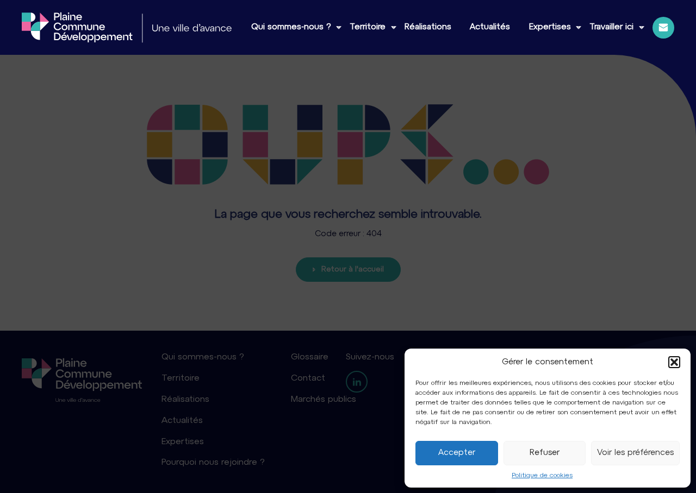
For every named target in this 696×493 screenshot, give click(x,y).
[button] (674, 362)
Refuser (545, 453)
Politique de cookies (542, 475)
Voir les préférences (635, 453)
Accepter (456, 453)
